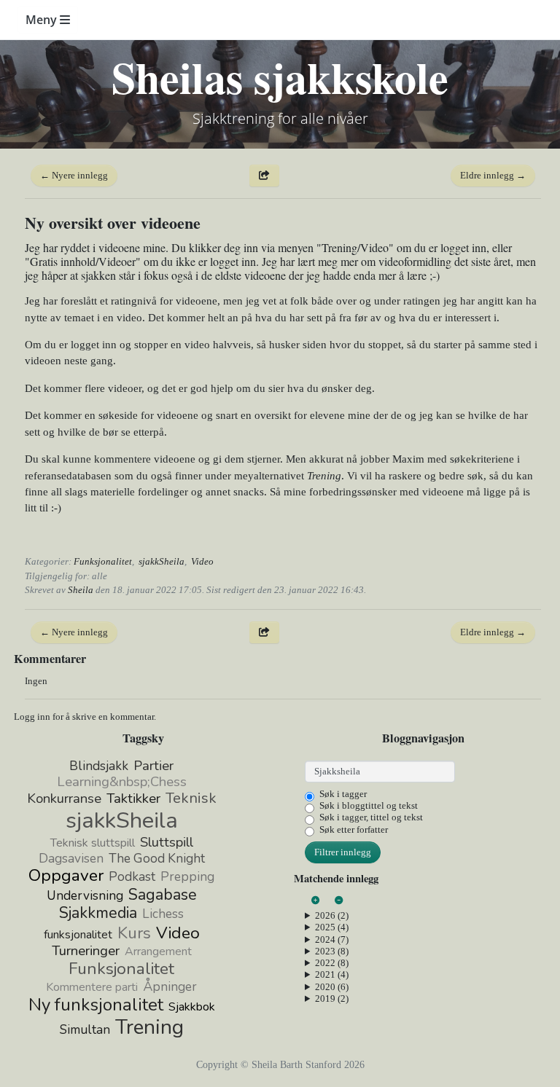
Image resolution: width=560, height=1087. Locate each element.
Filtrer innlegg (342, 852)
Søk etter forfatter (353, 829)
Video (202, 561)
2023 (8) (332, 951)
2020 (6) (332, 986)
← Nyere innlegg (74, 175)
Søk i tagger (343, 793)
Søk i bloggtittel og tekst (368, 805)
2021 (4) (332, 974)
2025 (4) (332, 927)
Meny (43, 20)
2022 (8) (332, 962)
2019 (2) (332, 998)
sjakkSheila (161, 561)
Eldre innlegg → (493, 175)
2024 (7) (332, 939)
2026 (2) (332, 915)
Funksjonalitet (103, 561)
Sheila (80, 589)
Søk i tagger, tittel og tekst (371, 817)
